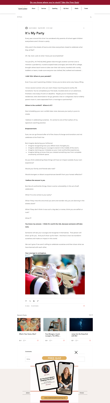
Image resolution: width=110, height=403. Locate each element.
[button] (76, 352)
